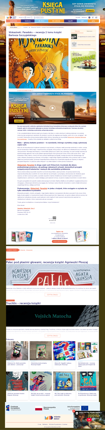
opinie (23, 250)
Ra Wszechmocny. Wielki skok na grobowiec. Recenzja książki (87, 394)
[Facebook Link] (93, 17)
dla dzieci (41, 21)
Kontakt (78, 17)
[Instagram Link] (89, 17)
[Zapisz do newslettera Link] (96, 17)
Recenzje (33, 361)
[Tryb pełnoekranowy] (73, 119)
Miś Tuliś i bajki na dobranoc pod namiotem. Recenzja (63, 394)
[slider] (51, 119)
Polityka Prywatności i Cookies (58, 424)
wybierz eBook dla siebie (59, 241)
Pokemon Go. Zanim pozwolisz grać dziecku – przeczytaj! (17, 363)
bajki (82, 21)
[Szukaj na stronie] (30, 17)
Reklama (84, 17)
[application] (52, 108)
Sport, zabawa (11, 361)
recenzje (29, 250)
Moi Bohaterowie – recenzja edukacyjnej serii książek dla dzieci (86, 364)
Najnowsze (89, 31)
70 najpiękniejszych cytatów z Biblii (86, 36)
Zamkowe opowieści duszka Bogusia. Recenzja (16, 394)
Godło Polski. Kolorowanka (84, 44)
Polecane (77, 31)
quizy (93, 21)
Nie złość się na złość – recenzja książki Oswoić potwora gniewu (40, 394)
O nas (39, 424)
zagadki (70, 21)
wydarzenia (13, 21)
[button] (52, 108)
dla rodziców (56, 21)
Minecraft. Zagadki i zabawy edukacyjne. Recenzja (63, 363)
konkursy (27, 21)
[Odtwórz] (32, 119)
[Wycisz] (70, 119)
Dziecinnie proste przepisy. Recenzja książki (39, 363)
